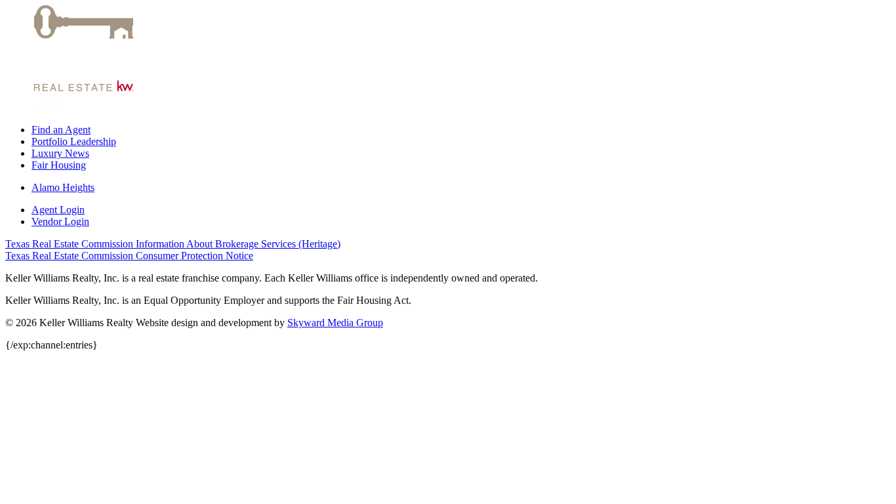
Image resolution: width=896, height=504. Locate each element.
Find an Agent (61, 129)
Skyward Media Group (335, 322)
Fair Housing (58, 165)
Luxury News (60, 153)
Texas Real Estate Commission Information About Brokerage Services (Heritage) (172, 243)
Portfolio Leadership (73, 141)
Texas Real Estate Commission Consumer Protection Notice (129, 255)
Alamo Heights (62, 187)
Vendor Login (60, 221)
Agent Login (58, 209)
